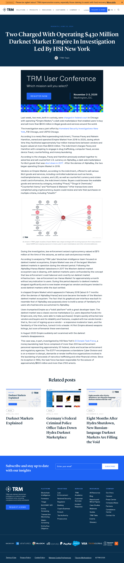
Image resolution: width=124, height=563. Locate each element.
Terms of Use (11, 558)
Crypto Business (63, 509)
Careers (109, 496)
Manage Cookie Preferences (60, 558)
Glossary (93, 522)
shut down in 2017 (54, 163)
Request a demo (98, 10)
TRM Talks (94, 515)
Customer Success (79, 500)
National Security (64, 499)
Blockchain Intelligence (45, 494)
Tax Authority (62, 515)
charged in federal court (76, 117)
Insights (55, 26)
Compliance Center (110, 511)
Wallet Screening (45, 521)
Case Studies (95, 505)
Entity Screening (45, 510)
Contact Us (110, 515)
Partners (109, 506)
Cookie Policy (40, 558)
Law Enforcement (62, 494)
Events (92, 519)
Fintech (60, 512)
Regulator (61, 502)
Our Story (109, 493)
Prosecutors (62, 519)
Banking (60, 505)
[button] (22, 10)
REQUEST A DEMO (17, 507)
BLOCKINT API (47, 505)
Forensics (45, 499)
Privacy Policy (25, 558)
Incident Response (78, 505)
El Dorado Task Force (85, 341)
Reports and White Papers (95, 501)
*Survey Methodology (83, 558)
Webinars (93, 509)
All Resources (95, 493)
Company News (112, 503)
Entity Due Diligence (45, 527)
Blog (91, 496)
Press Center (111, 500)
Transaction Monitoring (46, 515)
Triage (43, 502)
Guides (92, 512)
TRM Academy (78, 494)
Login (86, 10)
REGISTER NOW (39, 96)
